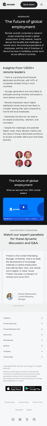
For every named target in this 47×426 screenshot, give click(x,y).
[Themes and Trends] (16, 219)
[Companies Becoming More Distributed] (13, 219)
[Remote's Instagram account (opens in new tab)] (34, 419)
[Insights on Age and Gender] (14, 219)
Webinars (23, 17)
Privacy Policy (10, 402)
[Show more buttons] (41, 219)
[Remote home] (9, 4)
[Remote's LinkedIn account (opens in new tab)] (20, 419)
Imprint (29, 410)
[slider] (23, 219)
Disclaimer (19, 410)
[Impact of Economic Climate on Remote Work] (31, 219)
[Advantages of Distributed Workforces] (22, 219)
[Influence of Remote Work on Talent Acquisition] (30, 219)
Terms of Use (37, 402)
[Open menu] (41, 4)
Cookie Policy (23, 402)
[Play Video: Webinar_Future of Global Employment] (24, 207)
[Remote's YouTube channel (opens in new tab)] (13, 419)
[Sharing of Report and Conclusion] (37, 219)
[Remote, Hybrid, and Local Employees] (18, 219)
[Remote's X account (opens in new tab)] (27, 419)
